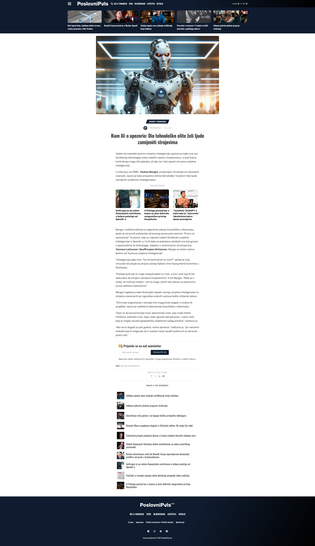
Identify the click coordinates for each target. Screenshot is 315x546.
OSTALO (160, 3)
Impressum (139, 522)
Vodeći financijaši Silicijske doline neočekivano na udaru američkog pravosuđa (158, 445)
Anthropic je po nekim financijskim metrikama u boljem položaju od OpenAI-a (128, 215)
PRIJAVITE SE (159, 352)
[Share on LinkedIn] (159, 376)
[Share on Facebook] (152, 376)
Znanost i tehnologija (158, 121)
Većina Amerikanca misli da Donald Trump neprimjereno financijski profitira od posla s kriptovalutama (157, 455)
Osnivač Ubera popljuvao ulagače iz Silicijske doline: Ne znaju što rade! (159, 425)
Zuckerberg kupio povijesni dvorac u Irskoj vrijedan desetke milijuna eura (161, 435)
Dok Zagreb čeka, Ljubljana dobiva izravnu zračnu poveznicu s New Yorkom (84, 27)
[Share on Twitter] (156, 376)
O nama (234, 3)
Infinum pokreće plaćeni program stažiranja (146, 405)
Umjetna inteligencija (130, 365)
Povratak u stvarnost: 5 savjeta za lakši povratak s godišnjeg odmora (192, 27)
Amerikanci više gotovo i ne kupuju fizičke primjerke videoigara (156, 415)
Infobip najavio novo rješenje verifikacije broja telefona (152, 395)
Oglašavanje (180, 522)
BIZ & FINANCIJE (120, 3)
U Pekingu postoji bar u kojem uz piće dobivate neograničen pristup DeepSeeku (156, 215)
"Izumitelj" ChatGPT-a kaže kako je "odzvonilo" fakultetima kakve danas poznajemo (186, 215)
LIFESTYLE (151, 3)
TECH (131, 3)
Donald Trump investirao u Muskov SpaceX (120, 25)
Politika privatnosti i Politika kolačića (159, 522)
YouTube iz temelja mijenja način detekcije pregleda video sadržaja (157, 475)
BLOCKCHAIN (140, 3)
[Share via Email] (163, 376)
